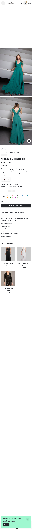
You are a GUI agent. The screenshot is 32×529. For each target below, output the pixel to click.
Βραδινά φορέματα (18, 186)
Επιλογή (8, 267)
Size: (2, 201)
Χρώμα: (3, 196)
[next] (6, 148)
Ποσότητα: (4, 191)
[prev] (2, 148)
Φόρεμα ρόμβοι (8, 263)
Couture (10, 186)
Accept (6, 524)
